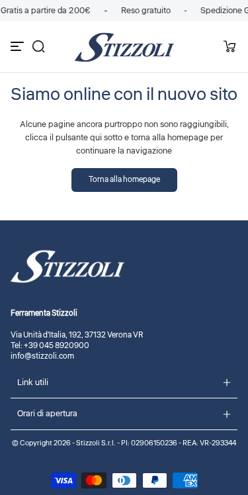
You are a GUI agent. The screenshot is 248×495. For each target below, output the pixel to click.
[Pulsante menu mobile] (18, 46)
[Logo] (124, 46)
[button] (38, 46)
